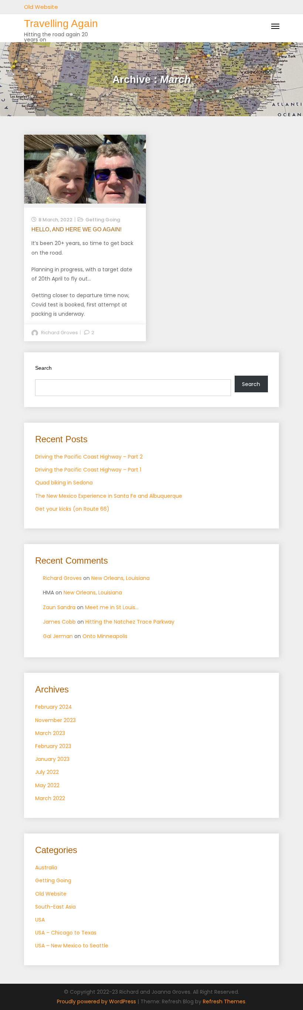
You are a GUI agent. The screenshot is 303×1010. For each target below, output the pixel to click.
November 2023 (55, 720)
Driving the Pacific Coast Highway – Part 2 (89, 456)
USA (40, 919)
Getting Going (102, 219)
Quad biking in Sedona (64, 482)
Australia (46, 867)
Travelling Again (61, 23)
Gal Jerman (58, 636)
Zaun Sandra (59, 607)
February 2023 (53, 746)
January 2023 (52, 759)
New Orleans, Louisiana (120, 578)
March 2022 (50, 798)
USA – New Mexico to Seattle (71, 945)
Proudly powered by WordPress (97, 1001)
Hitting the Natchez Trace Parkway (129, 621)
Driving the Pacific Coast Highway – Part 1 (88, 469)
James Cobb (59, 621)
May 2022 (47, 785)
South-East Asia (55, 906)
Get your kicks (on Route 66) (72, 509)
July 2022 (47, 772)
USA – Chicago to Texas (65, 932)
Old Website (41, 7)
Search (43, 368)
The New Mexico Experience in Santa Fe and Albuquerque (108, 496)
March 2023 (50, 733)
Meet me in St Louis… (112, 607)
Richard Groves (59, 332)
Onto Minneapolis (104, 636)
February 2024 (53, 707)
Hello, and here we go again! (76, 229)
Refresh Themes (224, 1001)
